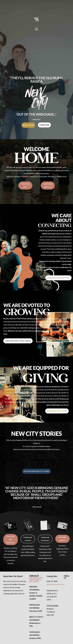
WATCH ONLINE (28, 125)
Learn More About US (47, 185)
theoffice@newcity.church (56, 584)
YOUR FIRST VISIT (25, 185)
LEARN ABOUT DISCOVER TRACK (58, 278)
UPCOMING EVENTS (62, 538)
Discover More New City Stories (36, 471)
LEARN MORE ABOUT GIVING (57, 411)
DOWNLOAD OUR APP (27, 539)
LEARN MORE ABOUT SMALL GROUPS (18, 341)
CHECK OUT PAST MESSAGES (10, 539)
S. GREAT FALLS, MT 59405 (36, 580)
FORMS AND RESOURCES (45, 539)
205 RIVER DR (35, 578)
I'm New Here (44, 125)
